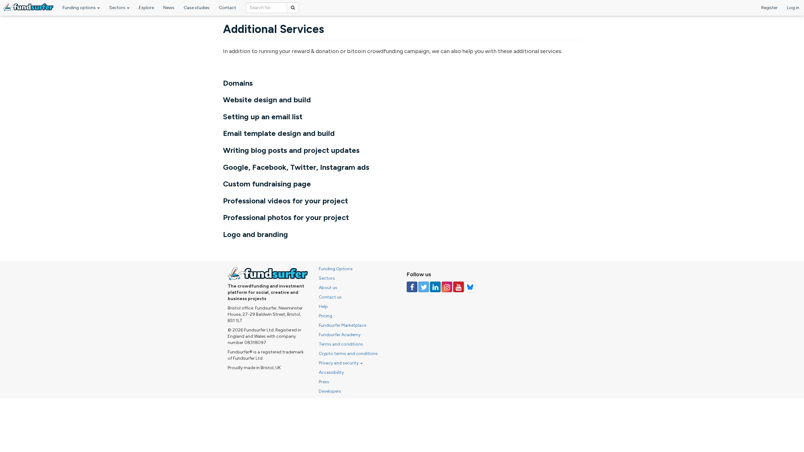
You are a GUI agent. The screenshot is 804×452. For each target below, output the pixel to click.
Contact (227, 7)
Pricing (325, 316)
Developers (330, 391)
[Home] (28, 7)
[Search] (293, 8)
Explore (146, 7)
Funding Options (336, 269)
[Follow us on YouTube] (458, 287)
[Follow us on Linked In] (435, 287)
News (168, 7)
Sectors (117, 7)
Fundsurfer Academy (340, 334)
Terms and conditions (341, 344)
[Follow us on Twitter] (423, 287)
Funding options (79, 7)
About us (328, 287)
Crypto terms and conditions (348, 353)
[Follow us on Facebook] (412, 287)
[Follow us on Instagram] (447, 287)
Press (324, 382)
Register (769, 7)
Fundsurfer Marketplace (342, 325)
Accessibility (331, 372)
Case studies (196, 7)
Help (323, 306)
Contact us (330, 297)
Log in (793, 7)
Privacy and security (339, 363)
